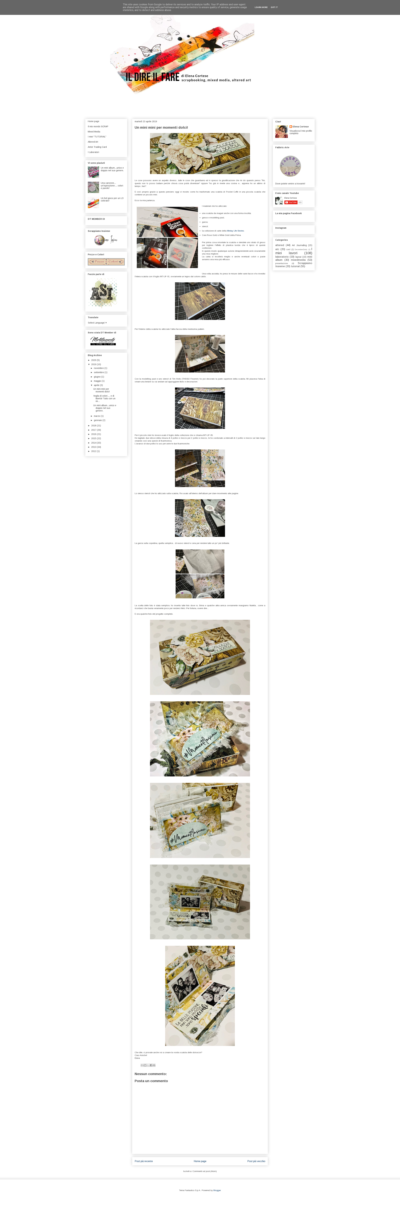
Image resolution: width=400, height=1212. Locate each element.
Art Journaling (299, 245)
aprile (97, 385)
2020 (94, 360)
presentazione (281, 263)
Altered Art (93, 142)
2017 (94, 430)
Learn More (261, 7)
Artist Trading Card (97, 147)
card (288, 249)
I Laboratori (93, 152)
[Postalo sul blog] (145, 1065)
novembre (99, 368)
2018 (94, 425)
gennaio (98, 420)
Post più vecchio (256, 1161)
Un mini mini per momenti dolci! (101, 390)
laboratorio (282, 256)
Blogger (217, 1190)
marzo (97, 416)
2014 (94, 443)
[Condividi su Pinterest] (154, 1065)
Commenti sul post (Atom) (204, 1171)
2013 (94, 447)
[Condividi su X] (148, 1065)
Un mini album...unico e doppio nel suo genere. (112, 169)
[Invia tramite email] (142, 1065)
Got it (274, 7)
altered (279, 245)
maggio (98, 381)
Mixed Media (94, 131)
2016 (94, 434)
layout (298, 257)
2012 (94, 451)
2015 (94, 438)
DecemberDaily (301, 249)
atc (277, 249)
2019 (94, 364)
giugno (97, 376)
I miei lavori (293, 251)
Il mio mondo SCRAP (98, 126)
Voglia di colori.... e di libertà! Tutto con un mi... (104, 398)
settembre (99, 372)
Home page (200, 1161)
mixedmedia (298, 259)
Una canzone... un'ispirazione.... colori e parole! (112, 186)
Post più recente (144, 1161)
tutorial (295, 266)
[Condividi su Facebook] (151, 1065)
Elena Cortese (301, 126)
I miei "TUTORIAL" (97, 136)
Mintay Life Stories (235, 231)
